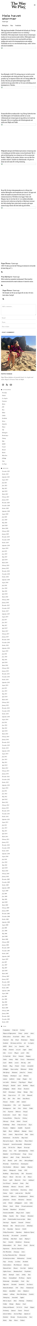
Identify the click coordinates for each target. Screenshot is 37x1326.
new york (18, 1050)
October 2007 (5, 953)
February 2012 (5, 805)
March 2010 (5, 871)
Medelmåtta (6, 1186)
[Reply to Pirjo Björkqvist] (2, 285)
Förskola (14, 1200)
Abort (20, 1160)
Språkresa (30, 1268)
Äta (24, 1177)
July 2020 (4, 517)
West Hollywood (17, 1265)
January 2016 (5, 671)
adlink (12, 1157)
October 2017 (5, 611)
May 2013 (4, 762)
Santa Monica (26, 1098)
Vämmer (30, 1177)
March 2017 (5, 631)
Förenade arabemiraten (26, 1206)
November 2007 (6, 951)
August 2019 (5, 548)
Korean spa (26, 1147)
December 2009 (6, 879)
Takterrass (26, 1265)
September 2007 (6, 956)
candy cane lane (19, 1193)
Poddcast (22, 1320)
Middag (5, 1216)
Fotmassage (16, 1252)
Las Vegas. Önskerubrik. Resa (10, 1255)
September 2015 (6, 682)
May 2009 (4, 899)
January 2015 (5, 705)
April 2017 (4, 628)
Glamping (5, 1076)
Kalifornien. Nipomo (29, 1232)
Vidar (4, 1095)
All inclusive (22, 1209)
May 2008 (4, 933)
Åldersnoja (5, 1121)
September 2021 (6, 477)
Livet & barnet (6, 1183)
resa (16, 1046)
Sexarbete (31, 1294)
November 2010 (6, 848)
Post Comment (8, 332)
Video (3, 461)
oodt (19, 1105)
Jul (25, 1043)
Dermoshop (5, 1164)
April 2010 (4, 868)
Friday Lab (15, 1030)
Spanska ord (27, 1314)
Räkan (29, 1219)
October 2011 (5, 816)
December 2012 (6, 776)
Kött (9, 1098)
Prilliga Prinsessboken (8, 1232)
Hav (17, 1216)
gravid (22, 1053)
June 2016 (4, 657)
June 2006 (4, 999)
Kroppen (25, 1079)
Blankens (18, 1304)
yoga (20, 1076)
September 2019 (6, 545)
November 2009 (6, 882)
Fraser (24, 1180)
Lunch (4, 1063)
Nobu (19, 1108)
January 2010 (5, 876)
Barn (28, 1036)
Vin (4, 1229)
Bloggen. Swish (20, 1213)
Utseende (25, 1121)
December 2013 (6, 742)
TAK (22, 1173)
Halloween (18, 1111)
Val (14, 1245)
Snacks (11, 1206)
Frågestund (5, 1040)
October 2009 (5, 885)
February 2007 (5, 976)
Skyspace (32, 1307)
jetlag (4, 1147)
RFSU (27, 1186)
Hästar (3, 412)
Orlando (10, 1203)
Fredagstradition (7, 1105)
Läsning (5, 1193)
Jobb (3, 407)
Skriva (3, 421)
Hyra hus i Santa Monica (18, 1248)
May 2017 (4, 625)
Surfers (11, 1193)
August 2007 (5, 959)
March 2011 (5, 836)
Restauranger (5, 435)
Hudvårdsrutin (6, 1138)
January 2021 (5, 500)
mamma (5, 1079)
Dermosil (26, 1310)
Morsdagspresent (7, 1108)
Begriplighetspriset (23, 1196)
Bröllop (31, 1069)
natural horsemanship (17, 1144)
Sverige (30, 1154)
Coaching (22, 1030)
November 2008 (6, 916)
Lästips (18, 1079)
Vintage (20, 1033)
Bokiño (5, 1320)
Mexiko (25, 1108)
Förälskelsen (29, 1301)
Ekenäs (19, 1089)
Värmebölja (10, 1229)
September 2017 (6, 614)
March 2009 (5, 905)
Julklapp (4, 458)
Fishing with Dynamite (8, 1307)
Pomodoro (5, 1128)
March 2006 (5, 1008)
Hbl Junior (16, 1167)
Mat (28, 1046)
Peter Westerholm (7, 1252)
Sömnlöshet (5, 1196)
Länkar (3, 415)
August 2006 (5, 993)
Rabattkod (5, 1154)
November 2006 (6, 985)
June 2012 (4, 794)
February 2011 (5, 839)
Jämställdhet (12, 1291)
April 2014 (4, 731)
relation (10, 1134)
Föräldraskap (6, 1125)
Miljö (16, 1059)
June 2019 (4, 554)
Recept (17, 1040)
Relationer (13, 1082)
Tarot (30, 1317)
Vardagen (23, 1216)
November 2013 (6, 745)
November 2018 (6, 574)
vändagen (5, 1294)
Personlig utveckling (22, 1317)
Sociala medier (6, 1115)
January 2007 (5, 979)
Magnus (32, 1085)
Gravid (3, 447)
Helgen (4, 1278)
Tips (3, 430)
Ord (15, 1151)
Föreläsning (6, 1310)
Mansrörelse (17, 1180)
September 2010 (6, 854)
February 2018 (5, 600)
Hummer (16, 1268)
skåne (4, 1053)
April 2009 (4, 902)
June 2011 (4, 828)
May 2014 (4, 728)
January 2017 (5, 637)
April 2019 (4, 560)
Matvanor (13, 1186)
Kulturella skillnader (8, 1288)
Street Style (23, 1268)
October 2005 (5, 1022)
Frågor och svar (12, 1095)
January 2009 (5, 911)
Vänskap (25, 1092)
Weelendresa (21, 1200)
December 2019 (6, 537)
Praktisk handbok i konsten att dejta (16, 1219)
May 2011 (4, 831)
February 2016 (5, 668)
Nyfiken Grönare (7, 1271)
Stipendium (19, 1232)
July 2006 (4, 996)
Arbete (19, 1291)
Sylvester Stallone (7, 1314)
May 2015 (4, 694)
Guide (22, 1281)
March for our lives (19, 1226)
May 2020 (4, 523)
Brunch (4, 450)
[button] (34, 5)
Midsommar (23, 1069)
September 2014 (6, 717)
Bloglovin (30, 1167)
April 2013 (4, 765)
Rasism (3, 452)
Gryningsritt (6, 1144)
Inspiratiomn (6, 1248)
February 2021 (5, 497)
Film (14, 1105)
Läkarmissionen (30, 1059)
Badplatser (13, 1128)
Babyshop (24, 1131)
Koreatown (5, 1190)
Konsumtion (29, 1173)
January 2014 (5, 739)
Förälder (12, 1102)
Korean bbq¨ (6, 1235)
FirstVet (24, 1229)
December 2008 (6, 913)
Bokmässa (26, 1076)
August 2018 (5, 582)
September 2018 (6, 580)
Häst (12, 1226)
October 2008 (5, 919)
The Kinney (21, 1278)
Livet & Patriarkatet (15, 1154)
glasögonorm (6, 1200)
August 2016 (5, 651)
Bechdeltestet (19, 1242)
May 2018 (4, 591)
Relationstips (6, 1281)
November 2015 (6, 677)
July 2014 (4, 722)
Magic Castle (25, 1138)
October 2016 (5, 645)
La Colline (17, 1261)
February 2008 (5, 942)
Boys (28, 1281)
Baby (3, 441)
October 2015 (5, 679)
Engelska (11, 1216)
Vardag (4, 1050)
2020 (18, 1102)
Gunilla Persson (14, 1164)
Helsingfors (5, 25)
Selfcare (5, 1170)
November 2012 (6, 779)
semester (17, 1063)
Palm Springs (6, 1072)
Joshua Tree (22, 1072)
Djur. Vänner (19, 1141)
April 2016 (4, 662)
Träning (4, 438)
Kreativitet (26, 1089)
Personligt (4, 393)
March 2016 (5, 665)
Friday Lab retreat (21, 1125)
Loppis (24, 1050)
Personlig (10, 1261)
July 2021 (4, 483)
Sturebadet (13, 1284)
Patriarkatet (30, 1216)
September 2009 (6, 888)
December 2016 (6, 639)
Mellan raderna (7, 1036)
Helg (4, 1098)
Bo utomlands (15, 1235)
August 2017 (5, 617)
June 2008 (4, 931)
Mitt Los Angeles (7, 1301)
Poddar (31, 1108)
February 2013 (5, 771)
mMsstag (12, 1294)
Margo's (5, 1177)
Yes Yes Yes (19, 1307)
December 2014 (6, 708)
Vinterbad (5, 1209)
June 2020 (4, 520)
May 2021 (4, 488)
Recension (21, 1186)
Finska (21, 1183)
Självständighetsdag (23, 1151)
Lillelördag (5, 1239)
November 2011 (6, 814)
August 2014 (5, 719)
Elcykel (25, 1245)
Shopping (28, 1056)
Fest (30, 1079)
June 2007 (4, 965)
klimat (30, 1190)
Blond (10, 1131)
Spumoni (13, 1310)
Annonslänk (15, 1297)
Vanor (4, 1242)
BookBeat (25, 1085)
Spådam (23, 1167)
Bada (26, 1134)
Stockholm (18, 25)
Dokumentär (22, 1255)
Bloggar (30, 1082)
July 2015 (4, 688)
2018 (25, 1170)
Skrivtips (13, 1317)
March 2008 (5, 939)
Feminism (4, 401)
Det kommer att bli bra (16, 1043)
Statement (29, 1200)
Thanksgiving (6, 1297)
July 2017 (4, 620)
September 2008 (6, 922)
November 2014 (6, 711)
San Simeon (30, 1284)
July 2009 (4, 894)
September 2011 (6, 819)
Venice (4, 1134)
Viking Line (17, 1118)
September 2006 (6, 991)
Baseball (13, 1085)
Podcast (4, 395)
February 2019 (5, 565)
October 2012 (5, 782)
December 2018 (6, 571)
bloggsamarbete (26, 1105)
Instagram (21, 1056)
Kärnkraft (11, 1275)
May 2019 (4, 557)
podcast (26, 1033)
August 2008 (5, 925)
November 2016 (6, 642)
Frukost (23, 1066)
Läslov (17, 1275)
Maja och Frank (19, 1134)
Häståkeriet (26, 1291)
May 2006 (4, 1002)
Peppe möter (6, 1284)
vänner (32, 1033)
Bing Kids (27, 1193)
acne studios (6, 1082)
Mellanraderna (20, 1258)
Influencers (13, 1196)
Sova (10, 1151)
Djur (19, 1115)
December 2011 (6, 811)
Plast (27, 1183)
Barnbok (10, 1160)
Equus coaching (14, 1069)
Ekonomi (5, 1102)
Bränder (5, 1066)
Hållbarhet (16, 1131)
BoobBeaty (5, 1173)
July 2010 (4, 859)
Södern (4, 1275)
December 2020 (6, 503)
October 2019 (5, 542)
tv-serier (10, 1053)
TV (19, 1095)
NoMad (5, 1304)
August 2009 (5, 891)
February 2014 (5, 737)
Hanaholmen (13, 1209)
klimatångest (13, 1076)
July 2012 (4, 791)
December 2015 (6, 674)
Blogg (11, 1066)
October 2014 (5, 714)
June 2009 (4, 896)
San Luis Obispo (18, 1314)
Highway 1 (27, 1239)
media (4, 1203)
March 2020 (5, 528)
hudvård (24, 1102)
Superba (29, 1278)
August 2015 (5, 685)
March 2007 (5, 973)
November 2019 (6, 540)
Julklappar (5, 1069)
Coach (24, 1304)
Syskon (31, 1134)
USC (17, 1288)
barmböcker (21, 1284)
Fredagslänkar (6, 1030)
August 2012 (5, 788)
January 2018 (5, 602)
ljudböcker (12, 1079)
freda (4, 1219)
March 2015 (5, 699)
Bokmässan (14, 1072)
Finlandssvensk (29, 1288)
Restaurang (26, 1242)
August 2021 (5, 480)
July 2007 (4, 962)
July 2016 (4, 654)
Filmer (22, 1288)
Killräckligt (30, 1226)
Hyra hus (32, 1245)
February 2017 (5, 634)
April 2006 (4, 1005)
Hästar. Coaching (15, 1173)
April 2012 (4, 799)
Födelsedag (21, 1301)
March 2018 (5, 597)
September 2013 (6, 751)
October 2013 (5, 748)
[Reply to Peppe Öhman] (2, 272)
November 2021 (6, 471)
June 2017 (4, 622)
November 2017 (6, 608)
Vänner (3, 427)
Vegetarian (10, 1111)
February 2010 (5, 873)
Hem (14, 1098)
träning (11, 1059)
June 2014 (4, 725)
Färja (4, 1261)
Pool (4, 1160)
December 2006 (6, 982)
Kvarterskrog (24, 1190)
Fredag (17, 1157)
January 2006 (5, 1013)
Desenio (5, 1180)
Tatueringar (6, 1222)
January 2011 (5, 842)
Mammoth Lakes (7, 1268)
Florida (12, 1121)
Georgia (25, 1115)
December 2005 (6, 1016)
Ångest (30, 1125)
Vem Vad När (16, 1138)
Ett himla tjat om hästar (9, 1258)
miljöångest (31, 1180)
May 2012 (4, 796)
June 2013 (4, 759)
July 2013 (4, 757)
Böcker (3, 404)
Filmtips (11, 1304)
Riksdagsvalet (12, 1170)
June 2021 (4, 485)
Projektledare (28, 1271)
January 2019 (5, 568)
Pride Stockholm (7, 1167)
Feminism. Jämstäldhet (8, 1213)
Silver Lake (18, 1177)
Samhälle (20, 1128)
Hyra (29, 1275)
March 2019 (5, 562)
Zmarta (20, 1310)
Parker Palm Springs (22, 1294)
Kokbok (18, 1121)
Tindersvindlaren (7, 1265)
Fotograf (25, 1111)
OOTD (3, 444)
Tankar (30, 1050)
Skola (15, 1301)
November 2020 (6, 505)
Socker (23, 1252)
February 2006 (5, 1010)
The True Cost (11, 1147)
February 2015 (5, 702)
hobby (31, 1203)
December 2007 (6, 948)
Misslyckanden (27, 1144)
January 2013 (5, 774)
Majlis (4, 1131)
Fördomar (28, 1222)
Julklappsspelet (18, 1203)
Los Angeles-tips (6, 1056)
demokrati (15, 1183)
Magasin (20, 1147)
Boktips (19, 1092)
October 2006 (5, 988)
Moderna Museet (26, 1157)
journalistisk (24, 1235)
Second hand (16, 1036)
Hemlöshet (5, 1317)
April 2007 (4, 971)
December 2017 (6, 605)
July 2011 (4, 825)
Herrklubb (25, 1261)
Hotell (4, 1092)
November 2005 (6, 1019)
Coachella (11, 1242)
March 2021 (5, 494)
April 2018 (4, 594)
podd (16, 1160)
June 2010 (4, 862)
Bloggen (16, 1053)
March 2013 (5, 768)
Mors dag (23, 1063)
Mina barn (4, 455)
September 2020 (6, 511)
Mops (10, 1320)
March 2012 (5, 802)
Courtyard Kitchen (7, 1118)
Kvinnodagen (12, 1092)
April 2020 (4, 525)
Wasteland (5, 1226)
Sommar (30, 1072)
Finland (17, 1066)
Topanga (32, 1040)
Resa (12, 25)
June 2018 (4, 588)
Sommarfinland (12, 1278)
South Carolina (14, 1190)
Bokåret (5, 1291)
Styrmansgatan (24, 1164)
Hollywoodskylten (7, 1245)
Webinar (5, 1206)
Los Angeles (5, 398)
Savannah (20, 1222)
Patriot (19, 1245)
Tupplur (22, 1297)
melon (25, 1203)
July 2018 (4, 585)
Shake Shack (14, 1239)
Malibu (10, 1063)
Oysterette (17, 1229)
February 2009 (5, 908)
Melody (17, 1206)
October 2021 (5, 474)
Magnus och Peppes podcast (9, 1033)
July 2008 (4, 928)
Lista (4, 1111)
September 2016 (6, 648)
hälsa (28, 1053)
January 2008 (5, 945)
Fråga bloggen (22, 1082)
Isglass (20, 1239)
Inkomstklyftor (15, 1281)
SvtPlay (24, 1275)
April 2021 (4, 491)
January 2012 (5, 808)
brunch (14, 1115)
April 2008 (4, 936)
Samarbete (4, 424)
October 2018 (5, 577)
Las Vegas (4, 464)
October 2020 (5, 508)
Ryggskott (13, 1222)
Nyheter (30, 1131)
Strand (26, 1307)
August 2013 (5, 754)
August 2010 (5, 856)
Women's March (28, 1141)
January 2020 (5, 534)
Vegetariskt (27, 1128)
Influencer (5, 1157)
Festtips (20, 1170)
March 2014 (5, 734)
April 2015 (4, 697)
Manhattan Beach (18, 1271)
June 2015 (4, 691)
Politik (32, 1151)
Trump (24, 1154)
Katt (14, 1108)
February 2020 (5, 531)
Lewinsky (29, 1258)
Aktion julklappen (29, 1160)
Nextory (22, 1059)
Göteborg (25, 1118)
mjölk (10, 1180)
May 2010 (4, 865)
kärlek (19, 1085)
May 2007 (4, 968)
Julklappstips (6, 1089)
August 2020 (5, 514)
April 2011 (4, 834)
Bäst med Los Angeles (8, 1141)
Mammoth (29, 1095)
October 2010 (5, 851)
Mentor (16, 1320)
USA (23, 1095)
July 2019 (4, 551)
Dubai (13, 1125)
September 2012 (6, 785)
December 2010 (6, 845)
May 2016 (4, 660)
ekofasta (28, 1213)
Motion (31, 1196)
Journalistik (30, 1066)
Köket (19, 1098)
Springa (5, 1151)
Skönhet (13, 1089)
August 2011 (5, 822)
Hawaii (11, 1177)
